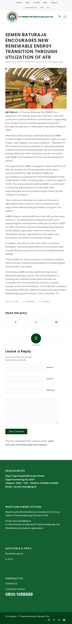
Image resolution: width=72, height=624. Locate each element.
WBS (45, 2)
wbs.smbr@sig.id (21, 521)
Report (54, 2)
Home (19, 2)
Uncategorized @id (54, 62)
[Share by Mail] (56, 322)
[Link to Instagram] (49, 619)
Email (49, 378)
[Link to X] (59, 619)
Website (50, 390)
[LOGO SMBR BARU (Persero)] (29, 17)
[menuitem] (19, 2)
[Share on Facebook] (16, 322)
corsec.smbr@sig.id (24, 486)
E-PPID (36, 2)
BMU (27, 2)
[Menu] (65, 17)
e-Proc (9, 559)
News (27, 62)
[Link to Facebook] (54, 619)
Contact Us (31, 7)
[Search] (58, 17)
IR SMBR (45, 301)
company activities (14, 62)
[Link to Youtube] (64, 619)
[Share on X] (36, 322)
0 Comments (29, 301)
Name (50, 367)
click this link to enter (19, 524)
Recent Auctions (14, 553)
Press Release (37, 62)
